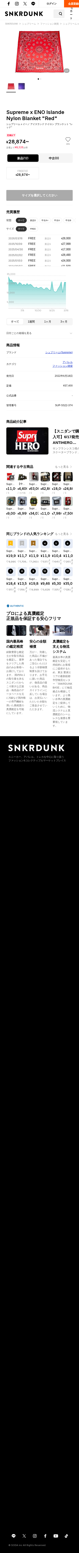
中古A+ (45, 220)
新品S (33, 220)
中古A (57, 220)
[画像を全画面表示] (39, 51)
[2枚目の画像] (40, 79)
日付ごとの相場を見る (19, 333)
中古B (68, 220)
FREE (33, 229)
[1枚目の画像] (38, 79)
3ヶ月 (63, 321)
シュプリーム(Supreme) (59, 352)
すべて (21, 220)
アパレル (68, 362)
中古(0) (54, 158)
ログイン (52, 3)
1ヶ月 (47, 321)
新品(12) (22, 158)
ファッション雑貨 (62, 365)
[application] (39, 293)
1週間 (31, 321)
